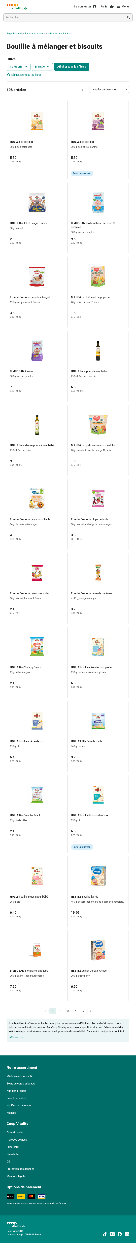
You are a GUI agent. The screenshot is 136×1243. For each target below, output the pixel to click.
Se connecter (82, 6)
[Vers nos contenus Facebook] (119, 1234)
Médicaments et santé (20, 1076)
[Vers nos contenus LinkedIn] (127, 1234)
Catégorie (16, 66)
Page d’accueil (14, 33)
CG (8, 1161)
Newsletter (13, 1154)
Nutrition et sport (16, 1090)
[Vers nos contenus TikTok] (105, 1234)
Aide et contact (15, 1132)
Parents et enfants (35, 33)
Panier (104, 6)
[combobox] (63, 17)
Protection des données (20, 1168)
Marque (40, 66)
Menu (125, 6)
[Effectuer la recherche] (129, 17)
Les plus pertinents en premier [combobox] (109, 89)
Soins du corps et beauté (21, 1083)
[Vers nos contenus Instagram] (112, 1234)
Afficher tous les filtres (71, 66)
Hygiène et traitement (19, 1105)
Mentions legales (17, 1176)
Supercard (13, 1147)
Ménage (11, 1112)
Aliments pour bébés (59, 33)
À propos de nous (17, 1139)
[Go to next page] (91, 1011)
